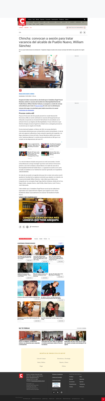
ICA (67, 22)
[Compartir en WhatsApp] (27, 227)
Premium (82, 386)
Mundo (37, 19)
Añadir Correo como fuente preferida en (76, 27)
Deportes (42, 19)
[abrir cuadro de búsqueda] (84, 19)
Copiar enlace (35, 226)
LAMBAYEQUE (78, 22)
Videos (66, 19)
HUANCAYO (58, 22)
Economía (48, 19)
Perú (34, 19)
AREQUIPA (31, 22)
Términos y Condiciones (57, 374)
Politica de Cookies (56, 380)
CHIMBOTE (42, 22)
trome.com (58, 398)
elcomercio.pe (26, 398)
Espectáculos (55, 19)
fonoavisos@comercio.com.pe (38, 380)
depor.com (51, 398)
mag (82, 398)
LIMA (83, 22)
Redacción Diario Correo (26, 93)
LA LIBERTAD (72, 22)
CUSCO (46, 22)
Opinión (82, 381)
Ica (20, 32)
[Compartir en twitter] (84, 32)
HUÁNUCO (64, 22)
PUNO (34, 24)
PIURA (30, 24)
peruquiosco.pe (76, 398)
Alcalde (40, 238)
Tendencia (61, 19)
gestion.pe (45, 398)
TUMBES (41, 24)
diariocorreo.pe (66, 398)
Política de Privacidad (57, 377)
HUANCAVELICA (52, 22)
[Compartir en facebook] (81, 32)
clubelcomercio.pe (36, 398)
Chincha (45, 238)
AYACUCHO (36, 22)
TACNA (37, 24)
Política (30, 19)
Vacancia (36, 238)
